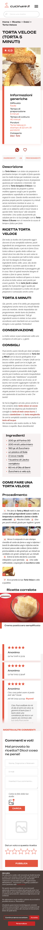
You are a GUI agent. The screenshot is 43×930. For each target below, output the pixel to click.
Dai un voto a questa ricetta (21, 845)
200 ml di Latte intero (20, 444)
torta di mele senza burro (23, 412)
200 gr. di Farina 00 (19, 440)
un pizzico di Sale (17, 452)
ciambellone (15, 414)
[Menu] (36, 6)
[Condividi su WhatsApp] (17, 151)
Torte (18, 136)
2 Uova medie (16, 456)
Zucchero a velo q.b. (19, 471)
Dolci (12, 136)
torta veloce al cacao (28, 406)
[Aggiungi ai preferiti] (25, 150)
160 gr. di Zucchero (18, 448)
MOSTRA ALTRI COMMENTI (19, 730)
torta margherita (32, 414)
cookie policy (21, 884)
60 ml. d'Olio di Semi (19, 467)
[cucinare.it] (17, 5)
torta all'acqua (9, 420)
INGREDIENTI (9, 158)
